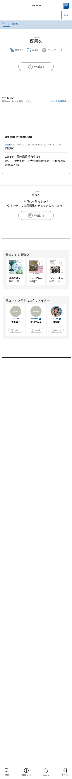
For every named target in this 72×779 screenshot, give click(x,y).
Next (69, 273)
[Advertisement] (36, 408)
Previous (3, 273)
